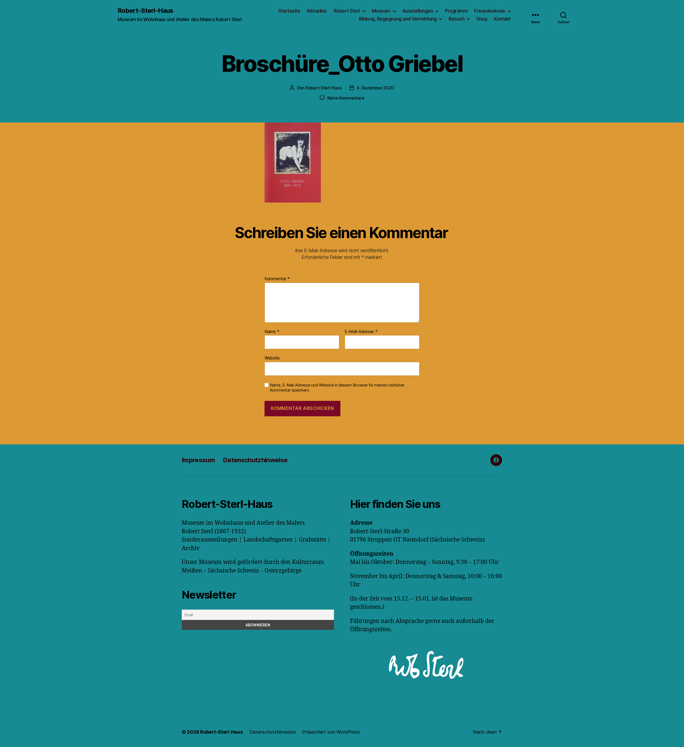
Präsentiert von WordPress (331, 732)
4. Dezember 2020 (375, 87)
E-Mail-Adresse (361, 331)
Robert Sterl (347, 11)
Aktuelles (317, 11)
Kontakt (502, 19)
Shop (481, 19)
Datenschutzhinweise (255, 460)
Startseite (289, 11)
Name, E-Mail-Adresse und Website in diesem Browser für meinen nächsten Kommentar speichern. (337, 388)
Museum (381, 11)
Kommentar (277, 278)
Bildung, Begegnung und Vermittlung (398, 19)
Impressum (198, 460)
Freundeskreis (489, 11)
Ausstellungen (417, 11)
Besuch (456, 19)
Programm (456, 11)
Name (272, 331)
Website (272, 358)
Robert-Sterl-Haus (145, 10)
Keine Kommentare (345, 98)
